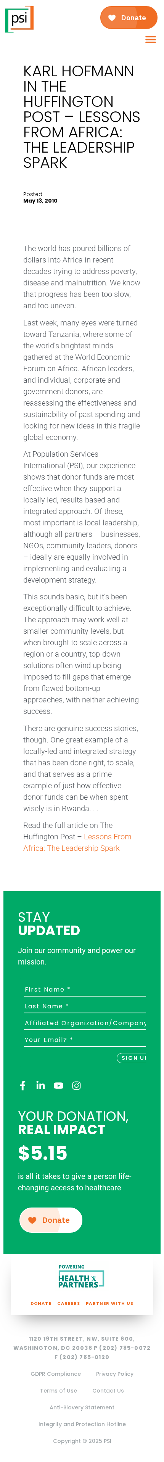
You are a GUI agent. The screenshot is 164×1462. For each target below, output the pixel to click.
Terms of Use (58, 1390)
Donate (41, 1303)
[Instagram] (76, 1085)
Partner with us (109, 1303)
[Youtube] (58, 1085)
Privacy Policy (114, 1374)
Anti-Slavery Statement (82, 1407)
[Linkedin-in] (40, 1085)
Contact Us (108, 1390)
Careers (68, 1303)
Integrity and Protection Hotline (82, 1424)
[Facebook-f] (22, 1085)
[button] (150, 39)
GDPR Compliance (56, 1374)
